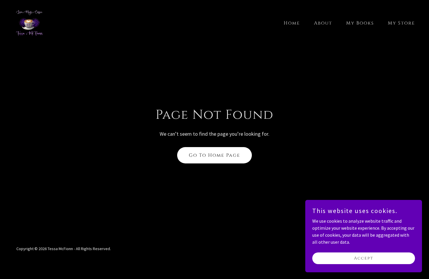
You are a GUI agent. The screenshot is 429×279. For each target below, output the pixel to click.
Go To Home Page (214, 155)
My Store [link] (401, 23)
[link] (29, 22)
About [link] (323, 23)
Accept (363, 258)
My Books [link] (360, 23)
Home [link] (292, 23)
